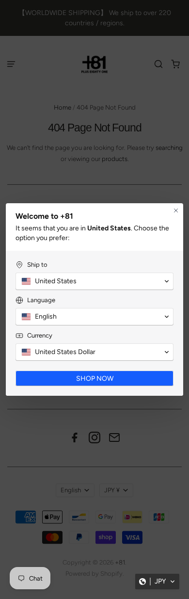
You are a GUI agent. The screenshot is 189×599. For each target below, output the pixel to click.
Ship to (37, 264)
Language (41, 300)
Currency (39, 335)
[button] (157, 581)
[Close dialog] (176, 210)
